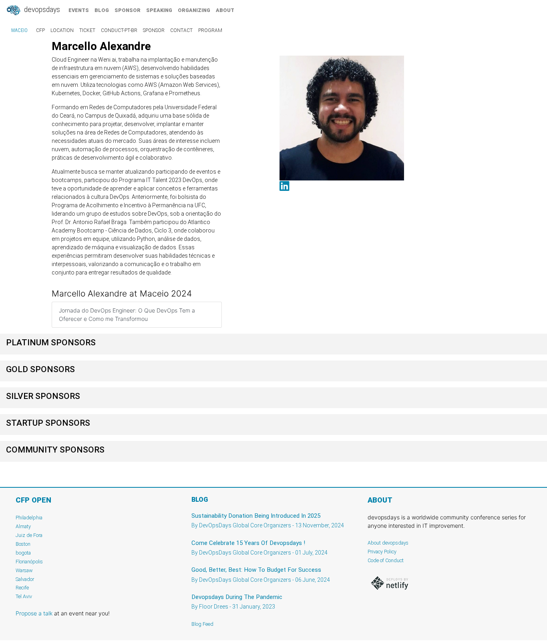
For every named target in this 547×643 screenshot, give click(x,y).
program (210, 30)
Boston (23, 544)
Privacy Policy (382, 552)
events (78, 10)
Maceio (19, 30)
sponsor (128, 10)
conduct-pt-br (119, 30)
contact (181, 30)
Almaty (23, 526)
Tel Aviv (24, 596)
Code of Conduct (386, 560)
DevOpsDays (41, 10)
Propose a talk (34, 613)
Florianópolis (29, 562)
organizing (194, 10)
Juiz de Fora (29, 535)
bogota (23, 553)
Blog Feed (202, 624)
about (225, 10)
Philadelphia (29, 518)
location (62, 30)
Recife (22, 588)
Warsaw (24, 570)
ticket (87, 30)
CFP (40, 30)
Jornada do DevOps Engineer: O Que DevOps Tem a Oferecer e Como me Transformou (127, 314)
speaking (159, 10)
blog (102, 10)
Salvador (25, 579)
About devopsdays (388, 543)
